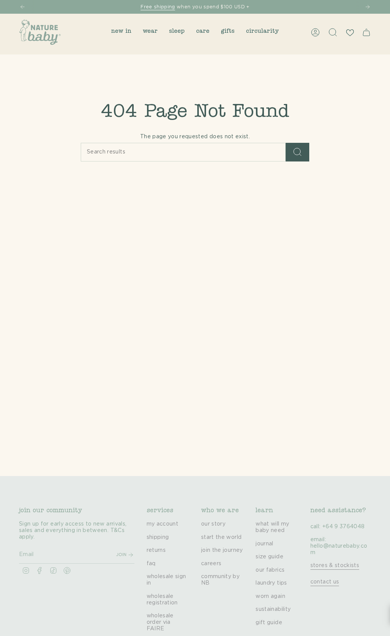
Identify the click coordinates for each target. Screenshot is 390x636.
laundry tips (271, 583)
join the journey (222, 550)
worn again (270, 596)
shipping (158, 537)
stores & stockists (334, 565)
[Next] (367, 6)
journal (264, 544)
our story (213, 524)
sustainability (273, 609)
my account (163, 524)
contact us (324, 582)
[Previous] (22, 6)
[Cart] (366, 32)
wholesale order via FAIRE (160, 622)
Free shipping (158, 7)
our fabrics (270, 570)
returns (156, 550)
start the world (221, 537)
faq (151, 563)
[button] (121, 32)
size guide (269, 556)
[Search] (297, 152)
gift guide (269, 622)
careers (211, 563)
